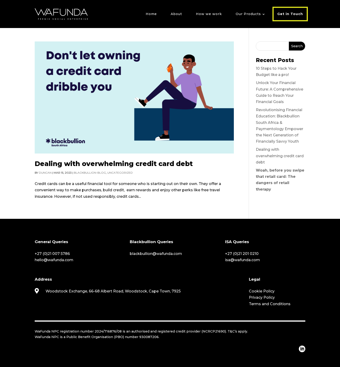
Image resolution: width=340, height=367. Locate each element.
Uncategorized (120, 172)
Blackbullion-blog (90, 172)
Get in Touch (290, 14)
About (176, 14)
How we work (209, 14)
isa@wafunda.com (242, 260)
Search (297, 46)
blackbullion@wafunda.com (156, 253)
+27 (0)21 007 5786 (52, 253)
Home (151, 14)
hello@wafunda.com (54, 260)
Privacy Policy (262, 297)
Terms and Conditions (270, 304)
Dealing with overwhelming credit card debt (114, 164)
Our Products (248, 14)
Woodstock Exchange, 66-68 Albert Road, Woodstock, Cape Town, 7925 (113, 291)
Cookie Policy (262, 291)
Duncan (45, 172)
